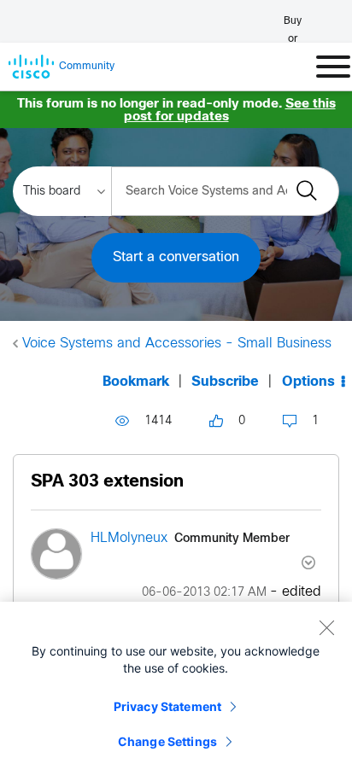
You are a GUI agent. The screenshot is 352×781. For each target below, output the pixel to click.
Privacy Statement (167, 706)
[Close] (326, 627)
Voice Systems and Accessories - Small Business (176, 343)
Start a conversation (176, 257)
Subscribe (225, 382)
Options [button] (308, 382)
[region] (176, 691)
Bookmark (136, 382)
